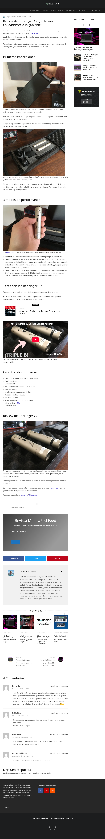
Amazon (24, 495)
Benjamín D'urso (11, 16)
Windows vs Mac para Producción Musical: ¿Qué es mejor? (26, 638)
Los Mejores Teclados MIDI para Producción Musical (39, 312)
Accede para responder (59, 686)
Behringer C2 (11, 252)
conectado (24, 773)
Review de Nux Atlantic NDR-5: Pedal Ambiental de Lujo (90, 77)
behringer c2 (15, 503)
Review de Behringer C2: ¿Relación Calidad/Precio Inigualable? (90, 57)
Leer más (35, 33)
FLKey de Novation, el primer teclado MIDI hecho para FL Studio (61, 638)
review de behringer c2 (18, 507)
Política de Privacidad (40, 818)
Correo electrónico (18, 532)
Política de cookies (57, 818)
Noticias (56, 633)
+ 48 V (17, 403)
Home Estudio (34, 10)
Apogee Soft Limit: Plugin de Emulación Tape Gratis (23, 662)
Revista (60, 10)
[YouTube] (96, 10)
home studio (54, 488)
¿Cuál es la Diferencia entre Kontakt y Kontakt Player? (9, 638)
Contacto (6, 807)
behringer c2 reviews (45, 503)
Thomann (33, 495)
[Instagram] (92, 10)
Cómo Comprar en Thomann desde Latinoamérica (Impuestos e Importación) (43, 639)
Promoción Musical (48, 10)
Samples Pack (70, 10)
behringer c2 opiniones (28, 503)
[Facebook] (89, 10)
